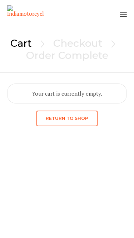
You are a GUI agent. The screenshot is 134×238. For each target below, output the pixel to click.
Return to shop (67, 118)
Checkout (78, 43)
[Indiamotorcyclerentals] (25, 13)
